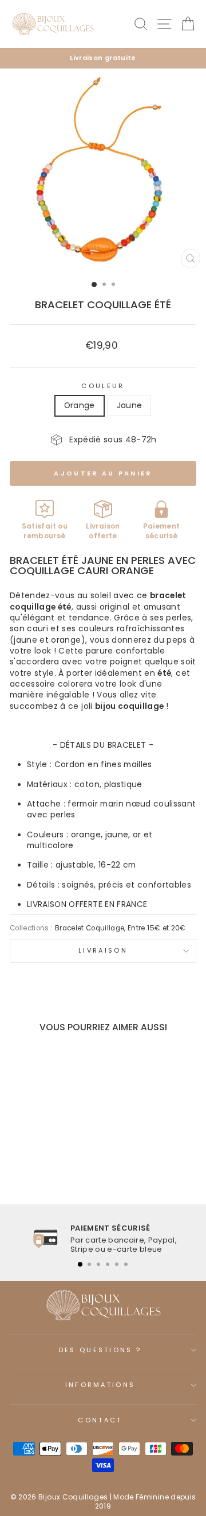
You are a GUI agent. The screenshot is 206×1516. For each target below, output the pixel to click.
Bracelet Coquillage (90, 928)
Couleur (102, 386)
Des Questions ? (100, 1349)
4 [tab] (107, 1264)
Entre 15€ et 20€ (157, 928)
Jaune (129, 405)
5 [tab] (116, 1264)
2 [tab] (89, 1264)
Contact (100, 1420)
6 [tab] (126, 1264)
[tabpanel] (103, 1239)
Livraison (103, 950)
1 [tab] (80, 1264)
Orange (79, 405)
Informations (100, 1384)
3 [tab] (98, 1264)
